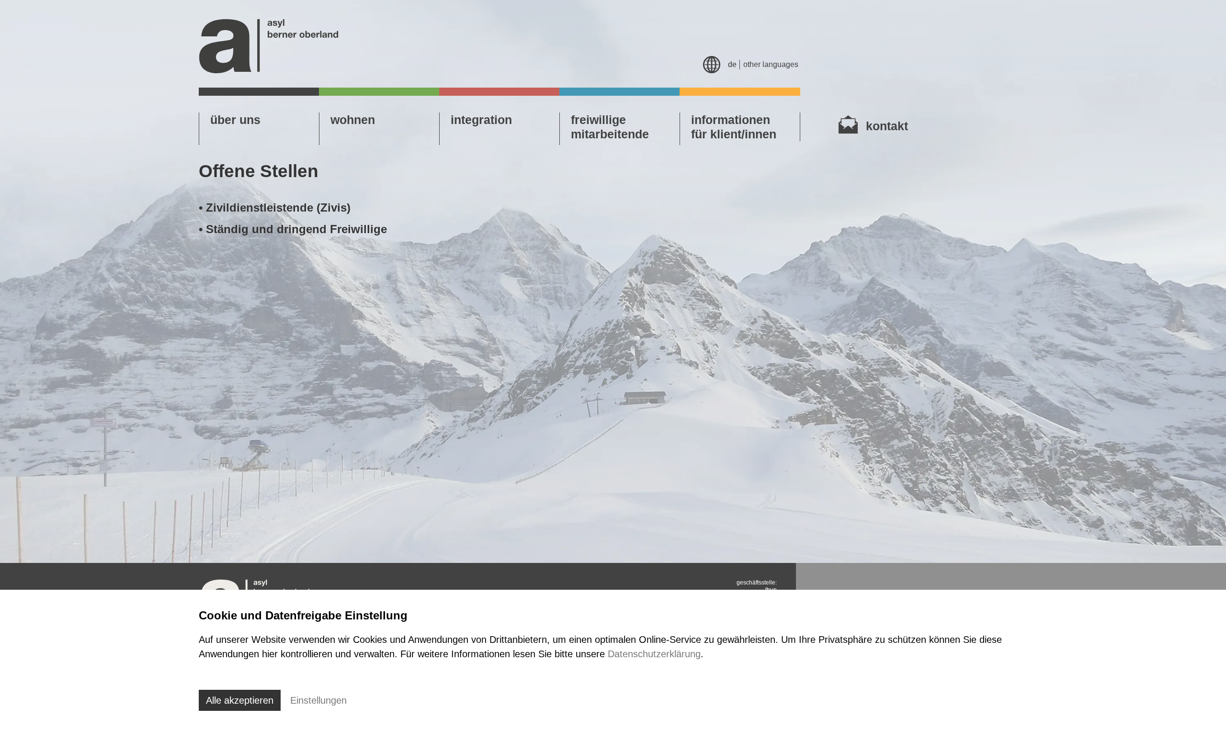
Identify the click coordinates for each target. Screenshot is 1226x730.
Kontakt (887, 126)
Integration (481, 119)
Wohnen (352, 119)
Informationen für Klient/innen (733, 127)
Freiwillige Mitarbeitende (610, 127)
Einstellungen (318, 700)
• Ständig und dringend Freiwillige (293, 229)
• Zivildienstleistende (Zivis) (275, 207)
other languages (770, 64)
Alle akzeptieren (239, 700)
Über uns (235, 119)
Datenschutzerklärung (654, 654)
